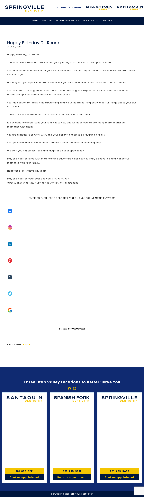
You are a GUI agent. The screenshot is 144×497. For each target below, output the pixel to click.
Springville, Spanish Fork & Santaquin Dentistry (24, 8)
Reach (27, 344)
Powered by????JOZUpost (72, 329)
